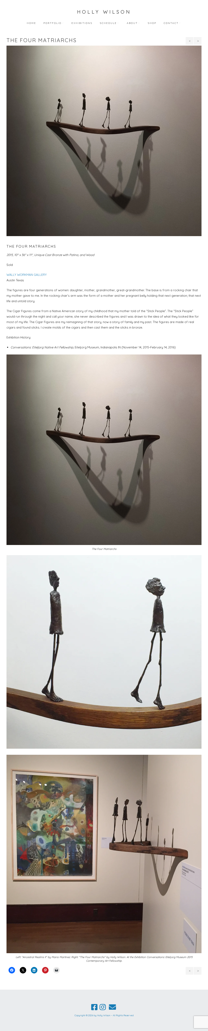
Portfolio (52, 23)
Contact (171, 23)
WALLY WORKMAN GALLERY (26, 275)
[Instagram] (103, 1007)
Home (31, 23)
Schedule (108, 23)
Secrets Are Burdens (198, 42)
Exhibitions (82, 23)
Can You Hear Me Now (189, 42)
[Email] (112, 1007)
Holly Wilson (104, 12)
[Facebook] (94, 1007)
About (132, 23)
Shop (152, 23)
